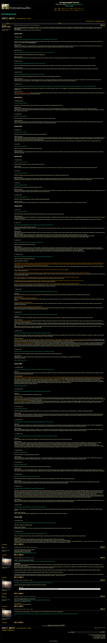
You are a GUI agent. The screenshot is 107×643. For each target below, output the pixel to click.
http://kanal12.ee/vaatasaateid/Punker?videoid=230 (25, 553)
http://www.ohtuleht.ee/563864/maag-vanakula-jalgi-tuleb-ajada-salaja (29, 74)
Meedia (29, 18)
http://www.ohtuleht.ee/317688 (20, 408)
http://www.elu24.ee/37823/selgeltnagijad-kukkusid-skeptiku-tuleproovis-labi (30, 533)
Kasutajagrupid (74, 8)
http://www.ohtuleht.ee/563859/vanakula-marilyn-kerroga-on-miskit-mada (29, 63)
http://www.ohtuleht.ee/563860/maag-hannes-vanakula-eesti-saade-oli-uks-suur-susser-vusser (34, 52)
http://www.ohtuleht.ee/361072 (20, 360)
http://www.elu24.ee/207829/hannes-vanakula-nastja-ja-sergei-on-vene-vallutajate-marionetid (34, 351)
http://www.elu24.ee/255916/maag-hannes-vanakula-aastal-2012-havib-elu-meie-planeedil (33, 224)
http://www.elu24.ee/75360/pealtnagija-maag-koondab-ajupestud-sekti (29, 488)
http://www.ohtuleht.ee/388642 (20, 211)
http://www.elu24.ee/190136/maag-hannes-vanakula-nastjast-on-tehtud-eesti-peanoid (32, 391)
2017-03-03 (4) (17, 603)
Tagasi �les (4, 544)
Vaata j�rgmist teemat (100, 21)
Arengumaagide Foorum (22, 18)
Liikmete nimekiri (66, 8)
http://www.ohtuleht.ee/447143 (20, 162)
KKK (57, 8)
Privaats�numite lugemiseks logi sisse (67, 10)
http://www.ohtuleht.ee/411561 (20, 197)
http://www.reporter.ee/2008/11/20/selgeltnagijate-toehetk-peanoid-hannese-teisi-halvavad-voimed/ (35, 522)
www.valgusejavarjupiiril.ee (75, 4)
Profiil (57, 10)
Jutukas (82, 10)
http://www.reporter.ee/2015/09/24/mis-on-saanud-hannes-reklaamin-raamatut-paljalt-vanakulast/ (34, 561)
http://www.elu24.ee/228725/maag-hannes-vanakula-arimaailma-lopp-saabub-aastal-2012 (33, 256)
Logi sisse (79, 10)
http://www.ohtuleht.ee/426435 (20, 185)
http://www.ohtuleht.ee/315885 (20, 452)
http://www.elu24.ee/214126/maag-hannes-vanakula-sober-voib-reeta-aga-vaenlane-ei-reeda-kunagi (35, 314)
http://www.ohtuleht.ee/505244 (20, 116)
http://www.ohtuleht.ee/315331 (20, 464)
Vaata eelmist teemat (90, 21)
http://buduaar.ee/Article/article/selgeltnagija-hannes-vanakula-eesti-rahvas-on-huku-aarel (33, 582)
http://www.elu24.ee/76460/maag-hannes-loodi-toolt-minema (27, 476)
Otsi (60, 8)
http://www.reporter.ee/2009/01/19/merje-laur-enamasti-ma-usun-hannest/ (29, 507)
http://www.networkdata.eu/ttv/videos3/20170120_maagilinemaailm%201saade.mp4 (32, 600)
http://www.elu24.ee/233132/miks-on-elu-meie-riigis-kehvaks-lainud (28, 242)
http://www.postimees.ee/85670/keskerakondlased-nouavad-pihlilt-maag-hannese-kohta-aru (33, 421)
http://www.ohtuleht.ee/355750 (20, 385)
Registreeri (82, 8)
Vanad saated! (69, 6)
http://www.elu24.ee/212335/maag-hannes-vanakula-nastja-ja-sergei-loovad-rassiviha (32, 332)
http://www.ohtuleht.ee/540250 (20, 103)
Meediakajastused (9, 14)
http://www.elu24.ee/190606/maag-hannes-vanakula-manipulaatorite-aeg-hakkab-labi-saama (34, 369)
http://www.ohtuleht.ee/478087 (20, 146)
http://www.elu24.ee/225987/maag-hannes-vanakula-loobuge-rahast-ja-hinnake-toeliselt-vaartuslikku (35, 436)
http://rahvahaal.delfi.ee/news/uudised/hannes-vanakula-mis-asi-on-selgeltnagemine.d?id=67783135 (35, 39)
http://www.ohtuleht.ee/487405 (20, 132)
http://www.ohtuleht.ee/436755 (20, 173)
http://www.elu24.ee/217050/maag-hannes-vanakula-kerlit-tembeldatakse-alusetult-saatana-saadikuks (36, 291)
